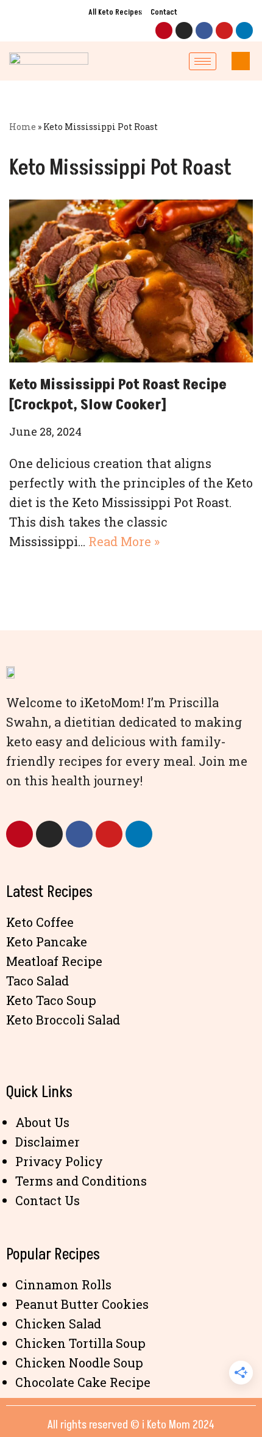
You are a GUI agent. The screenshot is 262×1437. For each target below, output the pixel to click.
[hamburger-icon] (202, 61)
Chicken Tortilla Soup (80, 1343)
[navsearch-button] (241, 61)
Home (22, 126)
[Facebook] (204, 30)
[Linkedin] (244, 30)
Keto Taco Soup (51, 1000)
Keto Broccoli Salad (63, 1020)
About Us (42, 1122)
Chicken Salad (58, 1323)
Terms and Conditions (81, 1181)
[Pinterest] (163, 30)
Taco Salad (37, 981)
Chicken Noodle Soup (79, 1362)
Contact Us (47, 1200)
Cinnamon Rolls (63, 1284)
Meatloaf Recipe (54, 961)
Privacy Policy (59, 1161)
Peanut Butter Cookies (82, 1304)
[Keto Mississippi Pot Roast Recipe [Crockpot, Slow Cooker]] (131, 281)
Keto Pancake (46, 941)
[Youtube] (224, 30)
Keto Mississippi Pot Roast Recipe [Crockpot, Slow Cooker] (118, 395)
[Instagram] (184, 30)
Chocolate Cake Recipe (82, 1382)
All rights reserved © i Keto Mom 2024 (131, 1425)
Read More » (124, 541)
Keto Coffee (40, 922)
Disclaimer (47, 1142)
